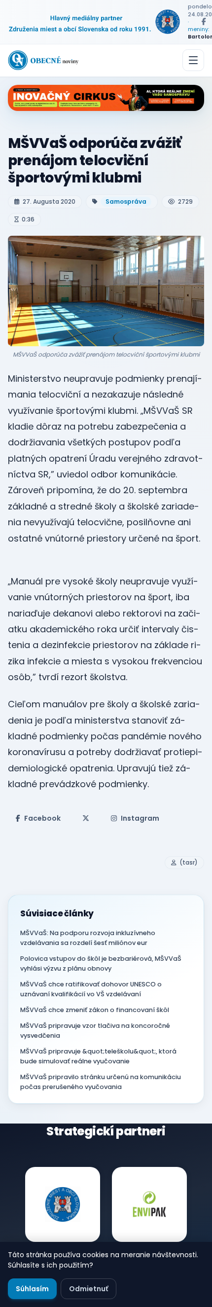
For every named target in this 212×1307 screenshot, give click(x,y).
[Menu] (193, 60)
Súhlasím (32, 1289)
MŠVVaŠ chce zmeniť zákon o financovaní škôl (94, 1010)
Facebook (42, 818)
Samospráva (126, 201)
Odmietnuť (88, 1289)
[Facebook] (204, 22)
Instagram (140, 818)
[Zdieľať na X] (85, 818)
